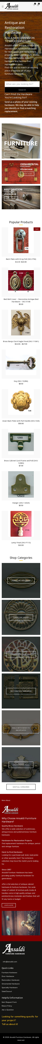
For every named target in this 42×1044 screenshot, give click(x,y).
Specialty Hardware (10, 987)
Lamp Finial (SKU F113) (21, 542)
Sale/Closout (7, 991)
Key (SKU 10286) (21, 381)
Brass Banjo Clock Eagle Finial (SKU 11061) (21, 341)
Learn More (8, 905)
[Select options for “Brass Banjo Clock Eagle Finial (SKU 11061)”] (38, 321)
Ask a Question (8, 1010)
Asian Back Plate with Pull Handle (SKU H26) (21, 421)
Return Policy (7, 1006)
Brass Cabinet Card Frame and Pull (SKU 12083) (21, 461)
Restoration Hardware (10, 980)
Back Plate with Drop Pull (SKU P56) (21, 259)
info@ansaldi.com (10, 962)
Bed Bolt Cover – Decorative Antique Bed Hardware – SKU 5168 (21, 300)
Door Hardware (8, 976)
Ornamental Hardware (11, 984)
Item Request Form (9, 1002)
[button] (38, 239)
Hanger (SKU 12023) (21, 503)
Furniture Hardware (9, 973)
